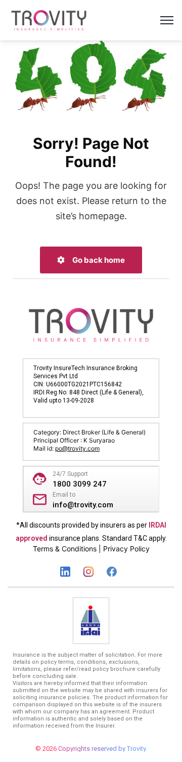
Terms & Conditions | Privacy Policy (91, 548)
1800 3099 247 (80, 484)
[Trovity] (49, 19)
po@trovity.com (77, 448)
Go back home (98, 260)
